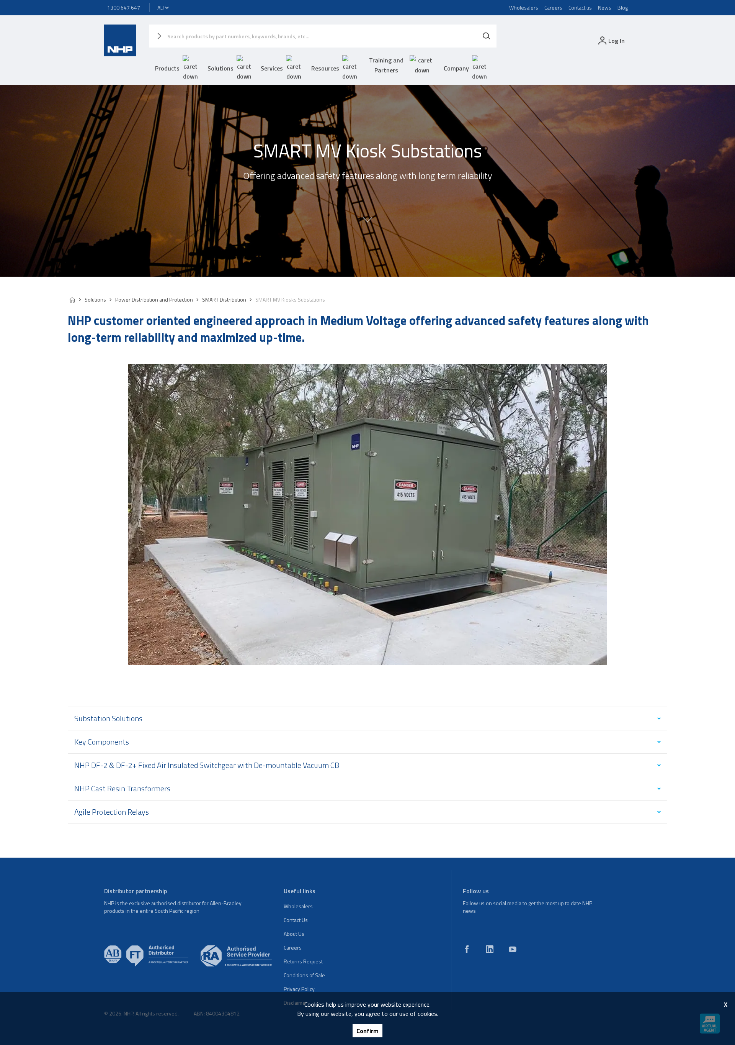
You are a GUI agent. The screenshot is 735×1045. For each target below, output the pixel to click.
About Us (294, 934)
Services (272, 68)
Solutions (220, 68)
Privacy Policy (299, 989)
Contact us (580, 7)
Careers (553, 7)
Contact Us (296, 920)
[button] (367, 226)
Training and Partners (386, 65)
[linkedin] (489, 949)
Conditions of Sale (304, 975)
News (604, 7)
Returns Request (303, 961)
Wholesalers (523, 7)
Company (456, 68)
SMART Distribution (224, 299)
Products (167, 68)
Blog (622, 7)
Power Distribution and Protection (154, 299)
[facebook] (466, 949)
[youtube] (512, 949)
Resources (325, 68)
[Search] (486, 36)
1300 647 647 (123, 7)
